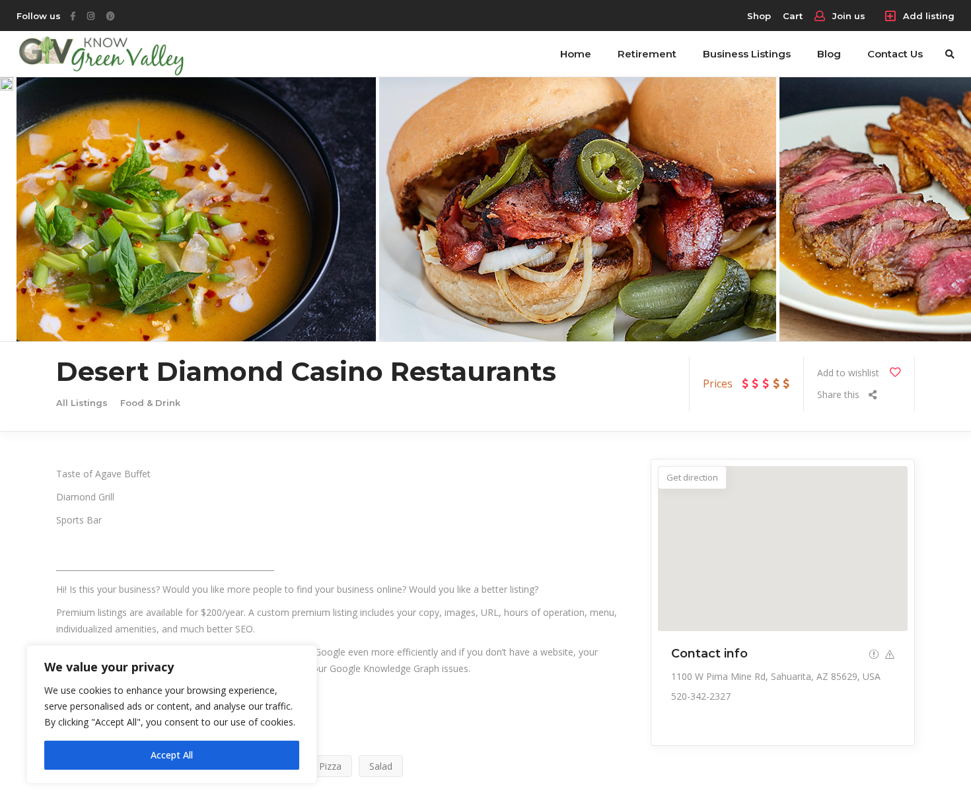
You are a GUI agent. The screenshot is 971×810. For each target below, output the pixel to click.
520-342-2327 (701, 696)
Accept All (172, 755)
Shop (759, 16)
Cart (793, 16)
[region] (171, 714)
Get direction (692, 477)
